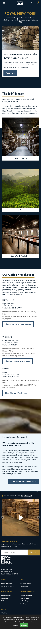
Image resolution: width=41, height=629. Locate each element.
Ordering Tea (5, 598)
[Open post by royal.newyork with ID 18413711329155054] (20, 517)
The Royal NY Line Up (7, 586)
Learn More (11, 69)
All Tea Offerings (25, 583)
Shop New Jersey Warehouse (18, 324)
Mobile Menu (6, 3)
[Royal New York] (20, 3)
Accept (24, 625)
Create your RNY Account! (23, 481)
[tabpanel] (20, 52)
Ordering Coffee (6, 595)
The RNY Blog (24, 598)
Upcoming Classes (26, 595)
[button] (2, 517)
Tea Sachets (24, 586)
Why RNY (4, 613)
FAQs (3, 601)
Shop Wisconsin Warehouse (17, 361)
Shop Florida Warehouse (16, 393)
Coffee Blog (24, 601)
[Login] (34, 3)
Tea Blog (23, 604)
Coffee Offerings (6, 583)
